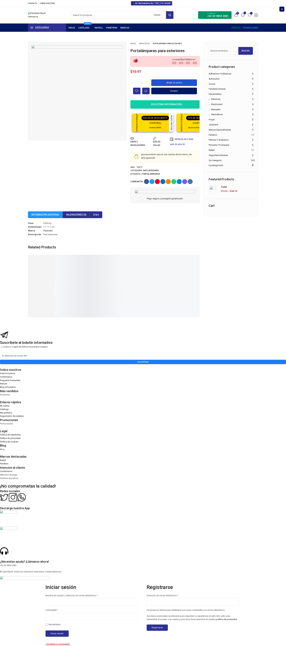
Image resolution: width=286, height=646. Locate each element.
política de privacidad (226, 619)
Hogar (212, 119)
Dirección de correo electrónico (162, 595)
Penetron (213, 135)
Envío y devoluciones (137, 143)
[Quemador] (82, 269)
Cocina (212, 84)
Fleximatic (48, 230)
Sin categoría (151, 170)
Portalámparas (151, 174)
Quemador (74, 287)
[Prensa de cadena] (158, 269)
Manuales (215, 109)
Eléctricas (215, 99)
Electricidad (216, 104)
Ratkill (212, 150)
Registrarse (157, 627)
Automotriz (214, 79)
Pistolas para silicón (192, 287)
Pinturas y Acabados (219, 140)
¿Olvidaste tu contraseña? (58, 644)
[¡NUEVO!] (84, 27)
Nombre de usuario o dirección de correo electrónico (72, 595)
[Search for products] (169, 15)
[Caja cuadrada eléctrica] (45, 269)
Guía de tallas (157, 143)
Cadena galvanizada (117, 287)
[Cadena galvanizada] (120, 269)
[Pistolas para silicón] (196, 269)
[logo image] (37, 15)
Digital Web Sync (70, 571)
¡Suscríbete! (143, 362)
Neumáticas (217, 114)
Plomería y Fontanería (219, 145)
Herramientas (215, 94)
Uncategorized (216, 165)
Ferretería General (217, 89)
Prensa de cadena (153, 287)
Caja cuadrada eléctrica (44, 287)
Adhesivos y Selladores (220, 73)
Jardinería (213, 124)
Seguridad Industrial (218, 155)
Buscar (246, 51)
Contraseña (52, 609)
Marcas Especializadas (220, 130)
